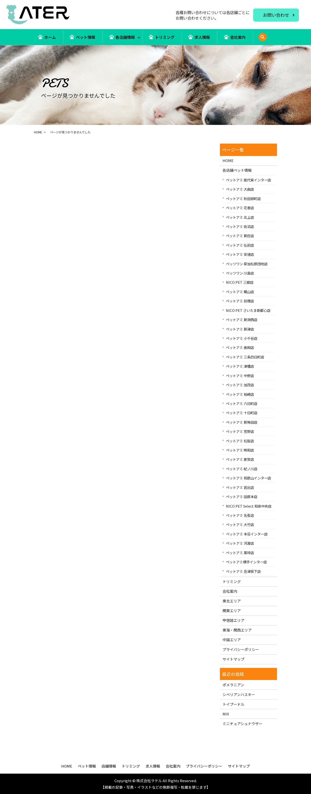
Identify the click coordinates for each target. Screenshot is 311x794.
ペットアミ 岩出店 (240, 487)
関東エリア (232, 610)
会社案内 (238, 37)
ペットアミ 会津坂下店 (243, 571)
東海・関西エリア (237, 629)
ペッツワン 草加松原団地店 (247, 263)
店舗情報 (109, 766)
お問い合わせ (276, 15)
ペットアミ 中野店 (240, 375)
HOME (38, 132)
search (269, 39)
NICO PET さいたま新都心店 (248, 310)
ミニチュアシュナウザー (242, 723)
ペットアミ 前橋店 (240, 300)
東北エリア (232, 600)
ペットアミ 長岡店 (240, 347)
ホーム (50, 37)
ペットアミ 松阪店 (240, 440)
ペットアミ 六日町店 (241, 403)
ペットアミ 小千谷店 (241, 338)
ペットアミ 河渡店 (240, 543)
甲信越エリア (233, 620)
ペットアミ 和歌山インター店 (248, 477)
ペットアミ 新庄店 (240, 235)
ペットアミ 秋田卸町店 (243, 198)
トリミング (164, 37)
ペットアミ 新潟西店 (241, 319)
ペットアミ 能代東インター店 (248, 179)
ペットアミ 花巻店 (240, 207)
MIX (226, 713)
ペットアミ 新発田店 (241, 422)
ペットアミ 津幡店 (240, 366)
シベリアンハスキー (239, 694)
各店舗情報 (125, 37)
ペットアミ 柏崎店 (240, 394)
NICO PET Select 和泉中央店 (248, 506)
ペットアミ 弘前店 (240, 245)
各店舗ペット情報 (237, 170)
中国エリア (232, 639)
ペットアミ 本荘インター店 (247, 533)
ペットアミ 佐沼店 (240, 226)
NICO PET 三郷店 (239, 282)
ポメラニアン (233, 684)
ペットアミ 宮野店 (240, 431)
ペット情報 (85, 37)
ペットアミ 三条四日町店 (245, 356)
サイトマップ (233, 659)
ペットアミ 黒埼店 (240, 552)
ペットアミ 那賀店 (240, 459)
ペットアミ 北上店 (240, 217)
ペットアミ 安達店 (240, 254)
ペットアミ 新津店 (240, 329)
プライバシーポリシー (241, 649)
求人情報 (202, 37)
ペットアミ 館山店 (240, 291)
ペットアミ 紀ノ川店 (241, 468)
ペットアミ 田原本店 (241, 496)
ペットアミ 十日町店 (241, 412)
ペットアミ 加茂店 (240, 384)
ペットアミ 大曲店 (240, 189)
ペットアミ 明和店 (240, 450)
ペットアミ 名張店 (240, 515)
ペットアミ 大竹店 (240, 524)
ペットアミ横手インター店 (246, 561)
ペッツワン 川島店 (240, 272)
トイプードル (233, 704)
